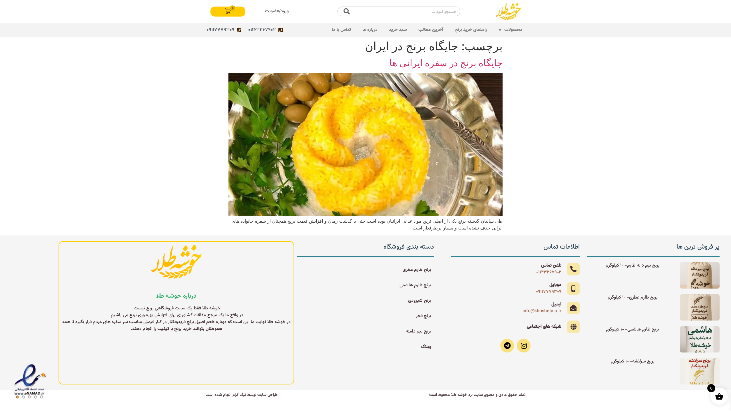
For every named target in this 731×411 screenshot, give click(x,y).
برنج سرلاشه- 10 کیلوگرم (632, 361)
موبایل (555, 285)
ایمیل (556, 304)
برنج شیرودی (419, 300)
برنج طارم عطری (417, 269)
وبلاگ (426, 346)
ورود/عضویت (277, 11)
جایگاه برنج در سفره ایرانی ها (446, 62)
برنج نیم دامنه (418, 331)
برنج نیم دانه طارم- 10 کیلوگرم (633, 265)
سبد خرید (398, 29)
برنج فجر (423, 316)
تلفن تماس (551, 265)
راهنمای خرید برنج (471, 29)
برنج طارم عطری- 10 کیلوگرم (633, 297)
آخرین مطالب (430, 29)
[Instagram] (524, 345)
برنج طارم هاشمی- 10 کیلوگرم (632, 329)
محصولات (513, 29)
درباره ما (369, 29)
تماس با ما (341, 29)
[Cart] (227, 12)
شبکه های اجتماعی (544, 326)
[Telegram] (507, 345)
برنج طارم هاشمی (415, 285)
